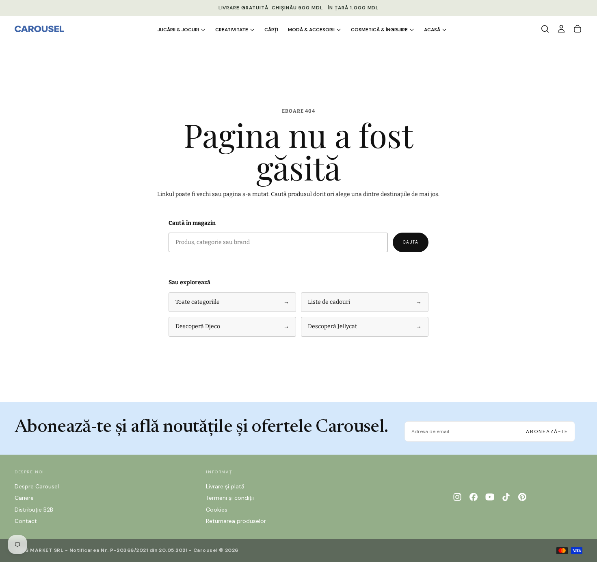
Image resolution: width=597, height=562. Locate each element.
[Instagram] (457, 497)
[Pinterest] (522, 497)
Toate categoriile (232, 301)
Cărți (271, 29)
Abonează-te (547, 431)
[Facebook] (473, 497)
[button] (545, 28)
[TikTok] (506, 497)
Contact (26, 521)
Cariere (24, 497)
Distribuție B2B (34, 509)
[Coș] (577, 28)
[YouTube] (490, 497)
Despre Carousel (37, 486)
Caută (410, 242)
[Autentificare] (561, 28)
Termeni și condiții (230, 497)
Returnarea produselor (236, 521)
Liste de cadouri (365, 301)
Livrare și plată (225, 486)
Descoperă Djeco (232, 326)
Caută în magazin (192, 223)
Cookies (216, 509)
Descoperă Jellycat (365, 326)
